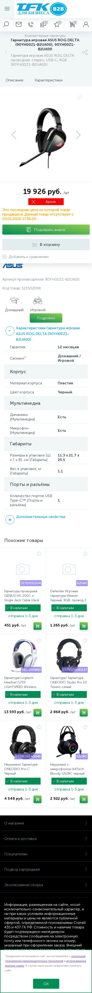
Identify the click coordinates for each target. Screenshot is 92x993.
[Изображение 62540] (69, 569)
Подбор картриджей (22, 869)
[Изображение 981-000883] (23, 656)
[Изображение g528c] (69, 742)
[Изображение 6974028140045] (23, 742)
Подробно (46, 318)
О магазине (14, 823)
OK (46, 984)
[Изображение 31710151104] (23, 569)
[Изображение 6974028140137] (69, 656)
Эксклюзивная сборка (23, 885)
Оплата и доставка (20, 838)
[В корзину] (37, 626)
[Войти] (86, 24)
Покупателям (15, 854)
